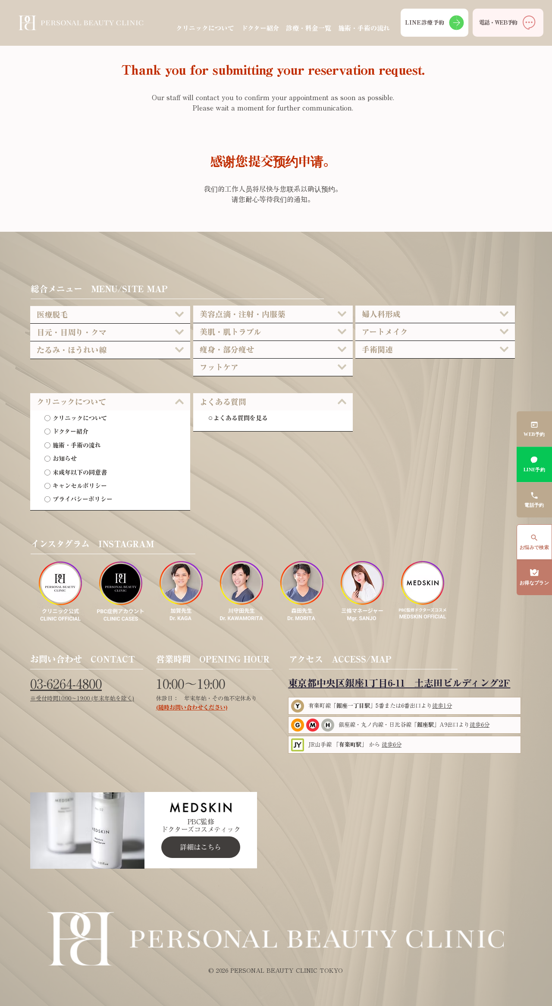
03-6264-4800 (66, 684)
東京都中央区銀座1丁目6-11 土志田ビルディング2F (399, 683)
